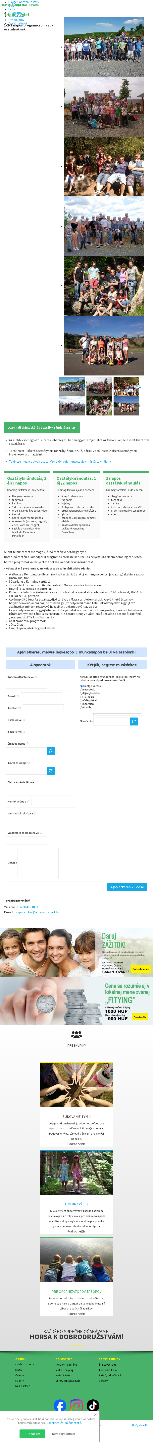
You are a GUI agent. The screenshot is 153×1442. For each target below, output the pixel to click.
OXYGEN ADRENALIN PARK (20, 5)
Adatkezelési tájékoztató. (64, 1423)
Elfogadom (32, 1434)
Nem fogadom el (63, 1434)
